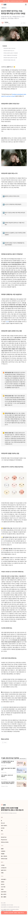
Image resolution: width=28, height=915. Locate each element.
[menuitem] (23, 23)
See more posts (23, 758)
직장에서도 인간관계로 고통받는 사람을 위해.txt (14, 912)
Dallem (6, 22)
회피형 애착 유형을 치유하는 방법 (9, 60)
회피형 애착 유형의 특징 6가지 (9, 50)
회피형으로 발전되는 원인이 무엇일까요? (11, 53)
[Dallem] (2, 22)
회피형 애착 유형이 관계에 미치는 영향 (10, 57)
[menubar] (23, 23)
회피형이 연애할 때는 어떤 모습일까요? (10, 55)
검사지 (7, 321)
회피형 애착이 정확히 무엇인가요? (9, 48)
